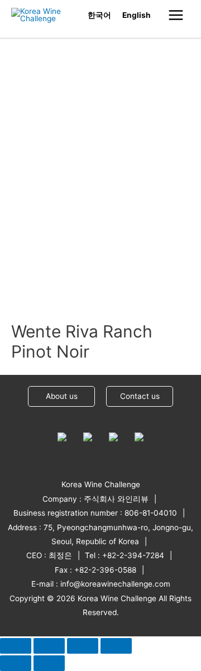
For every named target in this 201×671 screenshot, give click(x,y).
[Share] (49, 646)
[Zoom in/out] (116, 646)
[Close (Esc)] (15, 646)
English (136, 15)
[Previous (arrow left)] (15, 663)
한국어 (99, 15)
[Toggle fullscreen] (82, 646)
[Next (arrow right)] (49, 663)
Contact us (140, 396)
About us (62, 396)
